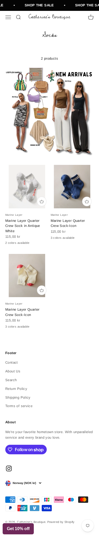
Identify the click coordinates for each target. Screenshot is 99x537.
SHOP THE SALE (38, 5)
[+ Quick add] (41, 201)
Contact (11, 362)
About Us (12, 371)
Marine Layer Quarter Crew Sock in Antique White (22, 226)
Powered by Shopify (61, 521)
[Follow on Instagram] (8, 468)
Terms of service (18, 406)
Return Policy (16, 389)
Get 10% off (18, 528)
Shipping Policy (18, 397)
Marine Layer (13, 214)
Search (11, 380)
